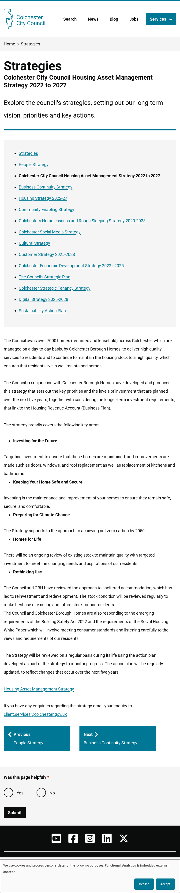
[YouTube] (56, 838)
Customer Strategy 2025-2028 (47, 254)
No (52, 792)
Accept (165, 884)
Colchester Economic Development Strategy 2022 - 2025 (71, 265)
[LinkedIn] (107, 838)
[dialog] (90, 876)
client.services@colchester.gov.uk (35, 714)
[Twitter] (123, 838)
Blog (114, 19)
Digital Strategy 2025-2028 (43, 299)
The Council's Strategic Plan (44, 276)
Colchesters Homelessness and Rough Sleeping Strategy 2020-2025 (82, 220)
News (93, 19)
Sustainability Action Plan (42, 310)
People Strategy (34, 164)
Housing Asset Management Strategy (39, 688)
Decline (144, 884)
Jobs (134, 19)
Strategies (30, 43)
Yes (20, 792)
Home (9, 43)
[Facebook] (73, 838)
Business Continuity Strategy (45, 187)
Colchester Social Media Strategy (50, 231)
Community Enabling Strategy (46, 209)
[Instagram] (90, 838)
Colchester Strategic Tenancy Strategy (54, 288)
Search (70, 19)
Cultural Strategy (34, 243)
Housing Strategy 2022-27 (43, 198)
